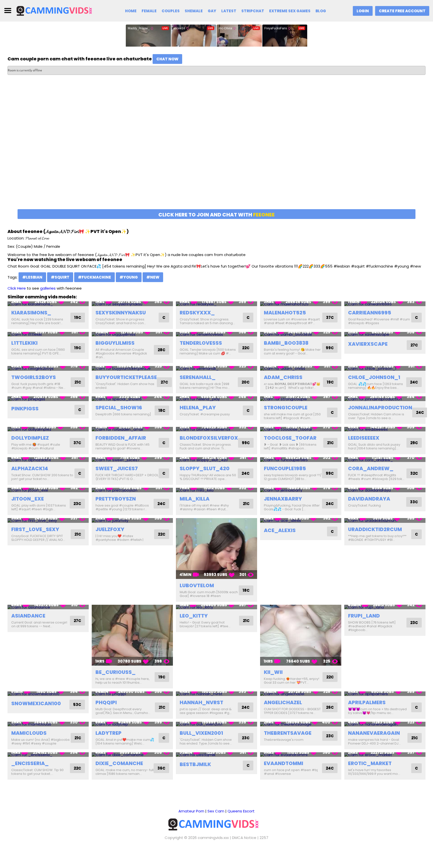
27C (414, 345)
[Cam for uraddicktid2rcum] (384, 520)
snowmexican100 (36, 703)
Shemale (194, 11)
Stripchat (252, 11)
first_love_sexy (35, 529)
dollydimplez (30, 437)
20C (246, 382)
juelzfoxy (109, 529)
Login (363, 11)
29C (414, 442)
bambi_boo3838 (286, 342)
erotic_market (370, 763)
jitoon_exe (27, 498)
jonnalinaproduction (380, 407)
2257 (264, 837)
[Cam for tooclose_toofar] (300, 429)
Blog (320, 11)
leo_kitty (194, 615)
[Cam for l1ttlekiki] (48, 334)
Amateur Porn (191, 811)
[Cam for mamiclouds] (48, 724)
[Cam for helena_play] (216, 398)
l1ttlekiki (24, 342)
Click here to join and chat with (216, 214)
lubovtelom (197, 585)
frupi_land (364, 615)
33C (414, 502)
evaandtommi (283, 763)
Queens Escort (241, 811)
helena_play (198, 407)
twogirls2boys (33, 377)
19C (77, 317)
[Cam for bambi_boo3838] (300, 334)
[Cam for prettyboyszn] (132, 490)
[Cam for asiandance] (48, 607)
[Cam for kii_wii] (300, 635)
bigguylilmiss (115, 342)
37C (330, 317)
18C (161, 410)
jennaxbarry (283, 498)
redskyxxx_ (197, 312)
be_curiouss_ (115, 672)
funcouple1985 (285, 468)
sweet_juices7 (116, 468)
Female (149, 11)
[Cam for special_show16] (132, 398)
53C (77, 704)
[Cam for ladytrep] (132, 724)
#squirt (60, 277)
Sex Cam (215, 811)
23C (77, 503)
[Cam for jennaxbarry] (300, 490)
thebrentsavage (287, 733)
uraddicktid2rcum (375, 529)
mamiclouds (29, 733)
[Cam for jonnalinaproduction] (384, 398)
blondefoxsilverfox (209, 437)
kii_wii (273, 672)
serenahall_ (197, 377)
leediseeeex (363, 437)
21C (77, 382)
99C (330, 347)
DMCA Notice (244, 837)
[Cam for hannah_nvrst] (216, 693)
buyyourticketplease (126, 377)
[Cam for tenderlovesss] (216, 334)
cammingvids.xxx (213, 837)
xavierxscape (368, 343)
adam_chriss (283, 377)
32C (414, 473)
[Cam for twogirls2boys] (48, 368)
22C (246, 347)
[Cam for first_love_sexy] (48, 520)
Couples (171, 11)
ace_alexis (280, 530)
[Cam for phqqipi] (132, 693)
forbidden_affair (120, 437)
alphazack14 (29, 468)
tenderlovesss (201, 342)
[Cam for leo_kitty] (216, 607)
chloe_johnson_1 (374, 377)
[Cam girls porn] (57, 10)
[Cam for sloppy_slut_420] (216, 459)
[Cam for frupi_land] (384, 607)
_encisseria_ (30, 763)
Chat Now (167, 59)
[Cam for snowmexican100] (48, 693)
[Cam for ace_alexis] (300, 520)
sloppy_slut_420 (205, 468)
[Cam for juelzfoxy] (132, 520)
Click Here (17, 288)
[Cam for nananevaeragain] (384, 724)
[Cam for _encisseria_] (48, 754)
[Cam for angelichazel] (300, 693)
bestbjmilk (195, 764)
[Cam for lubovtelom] (216, 548)
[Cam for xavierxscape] (384, 334)
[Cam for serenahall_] (216, 368)
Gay (212, 11)
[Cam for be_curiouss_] (132, 635)
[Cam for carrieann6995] (384, 303)
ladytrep (108, 733)
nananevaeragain (374, 733)
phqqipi (106, 702)
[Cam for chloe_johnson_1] (384, 368)
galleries (48, 288)
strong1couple (285, 407)
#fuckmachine (94, 277)
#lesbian (32, 277)
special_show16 (118, 407)
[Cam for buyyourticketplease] (132, 368)
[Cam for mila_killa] (216, 490)
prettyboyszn (115, 498)
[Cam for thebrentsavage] (300, 724)
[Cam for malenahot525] (300, 303)
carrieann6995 (369, 312)
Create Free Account (402, 11)
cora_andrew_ (370, 468)
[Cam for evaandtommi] (300, 754)
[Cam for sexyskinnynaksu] (132, 303)
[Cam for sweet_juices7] (132, 459)
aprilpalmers (367, 702)
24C (414, 382)
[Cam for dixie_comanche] (132, 754)
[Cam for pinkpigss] (48, 398)
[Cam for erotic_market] (384, 754)
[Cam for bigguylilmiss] (132, 334)
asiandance (28, 615)
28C (161, 349)
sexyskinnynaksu (120, 312)
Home (131, 11)
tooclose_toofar (290, 437)
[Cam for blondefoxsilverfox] (216, 429)
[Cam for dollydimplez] (48, 429)
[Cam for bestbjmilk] (216, 754)
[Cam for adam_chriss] (300, 368)
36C (161, 768)
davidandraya (369, 498)
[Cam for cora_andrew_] (384, 459)
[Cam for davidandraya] (384, 490)
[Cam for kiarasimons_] (48, 303)
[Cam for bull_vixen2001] (216, 724)
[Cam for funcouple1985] (300, 459)
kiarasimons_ (31, 312)
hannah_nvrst (201, 702)
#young (129, 277)
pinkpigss (25, 408)
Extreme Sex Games (289, 11)
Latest (228, 11)
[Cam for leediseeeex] (384, 429)
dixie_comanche (119, 763)
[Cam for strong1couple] (300, 398)
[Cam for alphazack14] (48, 459)
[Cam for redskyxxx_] (216, 303)
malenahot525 (285, 312)
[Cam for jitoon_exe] (48, 490)
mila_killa (194, 498)
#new (152, 277)
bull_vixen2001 (201, 733)
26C (330, 707)
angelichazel (283, 702)
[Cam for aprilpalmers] (384, 693)
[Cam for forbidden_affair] (132, 429)
